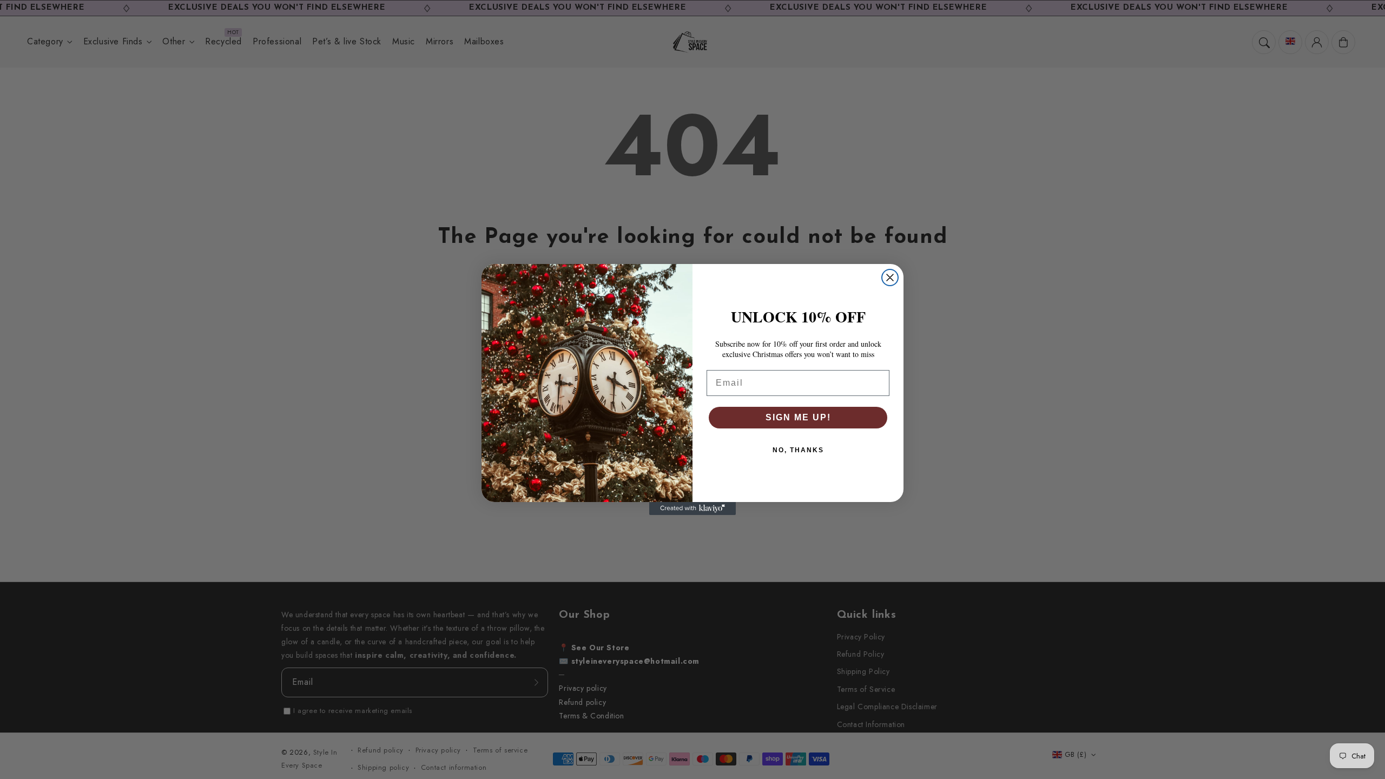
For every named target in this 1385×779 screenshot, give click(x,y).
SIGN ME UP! (798, 417)
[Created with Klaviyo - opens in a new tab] (692, 508)
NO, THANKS (798, 450)
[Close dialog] (890, 277)
